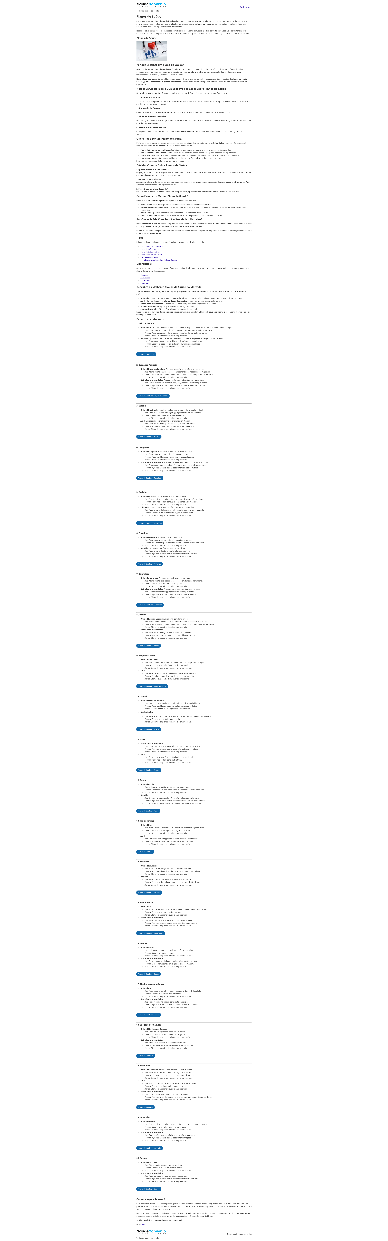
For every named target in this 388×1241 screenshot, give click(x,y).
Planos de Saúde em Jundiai (148, 645)
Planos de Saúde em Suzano (149, 1189)
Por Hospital (245, 7)
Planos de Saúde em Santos (148, 974)
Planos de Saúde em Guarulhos (150, 605)
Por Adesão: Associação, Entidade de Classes (158, 260)
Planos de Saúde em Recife (148, 811)
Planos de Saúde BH (146, 354)
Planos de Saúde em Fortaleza (149, 564)
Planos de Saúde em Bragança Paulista (153, 396)
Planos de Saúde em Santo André (150, 933)
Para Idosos (145, 278)
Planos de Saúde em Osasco (148, 770)
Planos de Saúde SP (145, 1107)
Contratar (144, 275)
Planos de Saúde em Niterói (148, 729)
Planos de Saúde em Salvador (149, 892)
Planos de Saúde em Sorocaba (149, 1148)
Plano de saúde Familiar (150, 249)
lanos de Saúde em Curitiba (150, 523)
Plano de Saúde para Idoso (151, 254)
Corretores (144, 283)
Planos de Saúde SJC (145, 1056)
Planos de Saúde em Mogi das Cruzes (152, 686)
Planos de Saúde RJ (145, 852)
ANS (143, 1224)
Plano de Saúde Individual (151, 252)
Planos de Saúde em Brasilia (149, 436)
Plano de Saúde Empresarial (151, 246)
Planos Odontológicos (149, 257)
